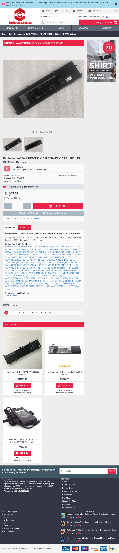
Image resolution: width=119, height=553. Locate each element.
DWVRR (8, 296)
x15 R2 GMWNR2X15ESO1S (64, 255)
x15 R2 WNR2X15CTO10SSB (34, 278)
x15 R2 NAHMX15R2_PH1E (35, 265)
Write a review (33, 218)
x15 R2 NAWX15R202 (27, 270)
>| (50, 313)
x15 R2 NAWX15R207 (50, 273)
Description (10, 227)
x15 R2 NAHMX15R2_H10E (33, 262)
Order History (9, 520)
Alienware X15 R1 (12, 247)
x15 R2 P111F (55, 276)
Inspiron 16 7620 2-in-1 (59, 247)
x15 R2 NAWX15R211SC (37, 276)
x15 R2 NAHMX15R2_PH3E (34, 268)
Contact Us (67, 495)
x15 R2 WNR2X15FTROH (55, 286)
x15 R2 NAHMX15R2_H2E (33, 260)
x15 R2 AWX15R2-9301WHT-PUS (33, 252)
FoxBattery (15, 175)
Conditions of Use (69, 491)
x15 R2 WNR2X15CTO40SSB (34, 284)
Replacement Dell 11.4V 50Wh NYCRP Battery (64, 373)
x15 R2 (8, 249)
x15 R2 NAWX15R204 (67, 270)
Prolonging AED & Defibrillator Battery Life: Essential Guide (91, 530)
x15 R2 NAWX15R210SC (15, 276)
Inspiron (14, 305)
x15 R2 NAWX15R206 (30, 273)
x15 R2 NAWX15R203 (47, 270)
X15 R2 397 (75, 247)
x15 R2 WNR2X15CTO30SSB (61, 281)
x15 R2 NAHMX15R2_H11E (58, 262)
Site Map (66, 498)
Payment (66, 504)
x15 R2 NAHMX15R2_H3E (57, 260)
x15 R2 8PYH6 (18, 249)
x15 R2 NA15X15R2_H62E (36, 257)
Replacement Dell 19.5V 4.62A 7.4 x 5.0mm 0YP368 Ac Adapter (22, 440)
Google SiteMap (69, 501)
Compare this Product (56, 213)
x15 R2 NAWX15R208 (70, 273)
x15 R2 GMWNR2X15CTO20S (61, 252)
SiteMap (7, 526)
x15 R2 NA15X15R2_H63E (60, 257)
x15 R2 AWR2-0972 (51, 249)
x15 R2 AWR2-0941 (34, 249)
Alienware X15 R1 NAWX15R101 (35, 247)
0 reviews (21, 218)
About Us (66, 482)
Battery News (9, 531)
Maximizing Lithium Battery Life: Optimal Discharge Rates (90, 538)
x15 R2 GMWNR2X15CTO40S (38, 255)
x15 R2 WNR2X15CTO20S (59, 278)
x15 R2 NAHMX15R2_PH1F (59, 265)
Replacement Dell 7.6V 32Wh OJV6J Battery (22, 373)
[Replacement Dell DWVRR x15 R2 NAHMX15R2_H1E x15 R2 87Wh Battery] (43, 88)
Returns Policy (68, 508)
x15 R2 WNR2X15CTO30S (36, 281)
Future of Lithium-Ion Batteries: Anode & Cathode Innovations (91, 514)
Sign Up (112, 471)
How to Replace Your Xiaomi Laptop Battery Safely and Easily (91, 522)
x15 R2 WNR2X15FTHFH (32, 286)
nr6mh (15, 296)
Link (5, 523)
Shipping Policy (68, 485)
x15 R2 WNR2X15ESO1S (59, 284)
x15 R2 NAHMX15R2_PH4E (59, 268)
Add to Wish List (30, 213)
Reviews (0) (24, 227)
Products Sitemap (11, 529)
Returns (7, 517)
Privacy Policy (16, 5)
